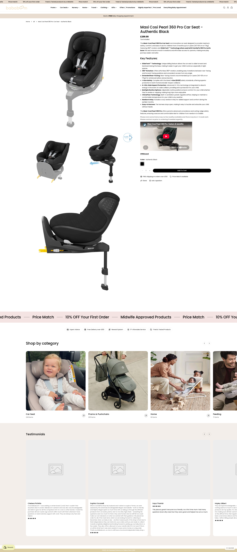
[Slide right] (209, 343)
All (34, 22)
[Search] (224, 7)
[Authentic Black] (142, 164)
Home (28, 22)
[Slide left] (204, 343)
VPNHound (144, 154)
